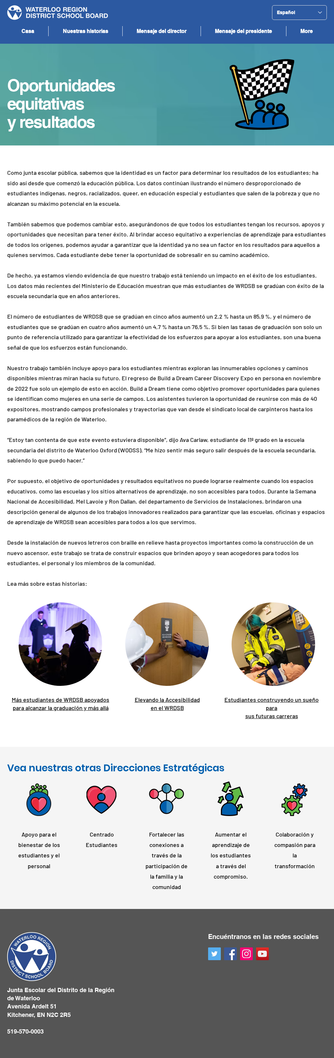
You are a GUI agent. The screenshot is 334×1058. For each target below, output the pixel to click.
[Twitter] (214, 953)
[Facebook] (230, 953)
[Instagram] (246, 953)
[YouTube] (262, 953)
